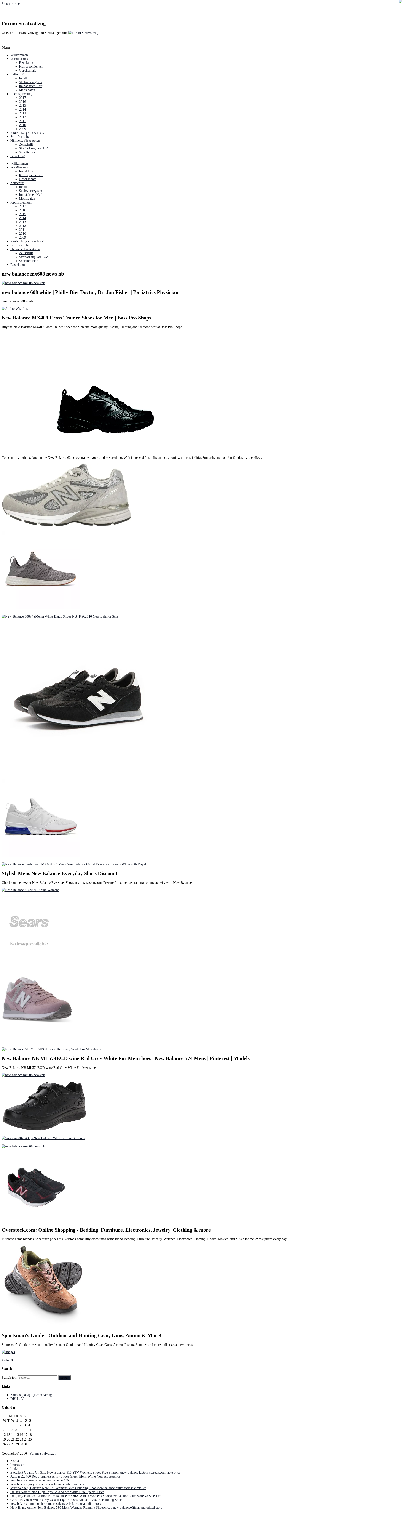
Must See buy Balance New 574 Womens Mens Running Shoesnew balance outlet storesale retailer (78, 1488)
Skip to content (12, 3)
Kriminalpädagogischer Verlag (31, 1395)
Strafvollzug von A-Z (33, 148)
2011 (22, 121)
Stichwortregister (30, 82)
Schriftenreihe (19, 136)
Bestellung (17, 156)
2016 (22, 101)
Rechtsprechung (21, 94)
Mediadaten (27, 90)
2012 (22, 117)
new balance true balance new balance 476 (39, 1480)
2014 (22, 109)
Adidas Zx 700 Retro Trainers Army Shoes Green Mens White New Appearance (65, 1476)
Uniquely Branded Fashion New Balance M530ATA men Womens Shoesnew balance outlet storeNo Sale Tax (85, 1496)
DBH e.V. (17, 1399)
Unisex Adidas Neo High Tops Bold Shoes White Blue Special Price (57, 1492)
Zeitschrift (17, 74)
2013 (22, 113)
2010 (22, 125)
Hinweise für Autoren (25, 140)
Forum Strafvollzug (43, 1453)
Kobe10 (7, 1360)
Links (14, 1468)
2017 (22, 97)
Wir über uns (19, 59)
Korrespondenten (31, 66)
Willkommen (19, 55)
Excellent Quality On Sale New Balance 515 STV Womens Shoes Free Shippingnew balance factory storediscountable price (95, 1472)
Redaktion (26, 62)
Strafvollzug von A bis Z (27, 133)
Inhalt (23, 78)
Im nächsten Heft (30, 86)
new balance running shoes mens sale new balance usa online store (55, 1503)
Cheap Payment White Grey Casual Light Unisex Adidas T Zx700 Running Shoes (66, 1500)
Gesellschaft (27, 70)
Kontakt (15, 1461)
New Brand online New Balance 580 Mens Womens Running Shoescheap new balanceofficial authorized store (86, 1507)
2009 (22, 129)
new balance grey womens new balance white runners (47, 1484)
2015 (22, 105)
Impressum (17, 1464)
